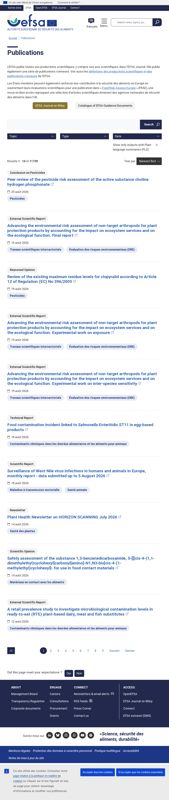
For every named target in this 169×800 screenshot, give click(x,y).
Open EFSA (41, 7)
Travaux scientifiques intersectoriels (35, 249)
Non (79, 673)
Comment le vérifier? (69, 2)
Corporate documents (26, 708)
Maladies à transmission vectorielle (34, 490)
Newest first (147, 161)
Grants (54, 715)
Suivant (114, 650)
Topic (13, 136)
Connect (75, 7)
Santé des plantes (22, 531)
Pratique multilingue (107, 751)
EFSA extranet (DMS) (137, 715)
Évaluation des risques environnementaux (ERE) (102, 249)
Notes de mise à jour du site (26, 758)
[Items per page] (11, 650)
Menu (103, 26)
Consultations (59, 701)
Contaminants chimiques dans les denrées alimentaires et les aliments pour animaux (68, 444)
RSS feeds (81, 701)
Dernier (130, 650)
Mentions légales (19, 751)
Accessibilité (131, 751)
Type (65, 136)
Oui (69, 673)
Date (118, 136)
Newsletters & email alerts (91, 694)
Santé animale (77, 490)
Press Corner (82, 708)
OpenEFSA (130, 694)
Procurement (58, 708)
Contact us (81, 715)
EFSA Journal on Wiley (50, 105)
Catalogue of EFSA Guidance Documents (105, 105)
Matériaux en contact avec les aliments (37, 582)
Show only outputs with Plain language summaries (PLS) (132, 147)
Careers (55, 694)
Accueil (13, 38)
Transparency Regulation (28, 701)
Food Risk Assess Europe (119, 88)
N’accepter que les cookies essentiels (140, 772)
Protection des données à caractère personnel (62, 751)
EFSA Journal (59, 7)
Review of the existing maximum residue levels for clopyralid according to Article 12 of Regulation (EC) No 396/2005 (81, 279)
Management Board (24, 694)
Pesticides (17, 198)
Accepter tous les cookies (98, 772)
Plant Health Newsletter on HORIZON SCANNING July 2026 (62, 517)
